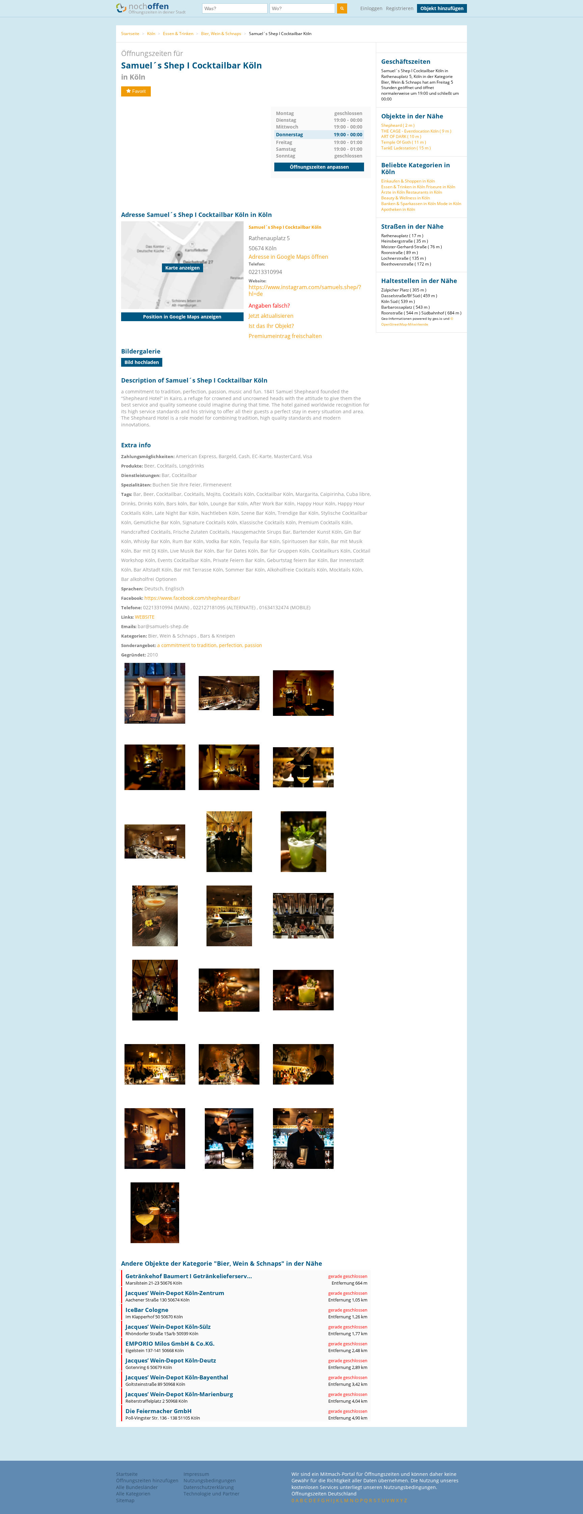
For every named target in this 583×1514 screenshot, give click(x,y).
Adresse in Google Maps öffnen (288, 256)
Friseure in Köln (440, 187)
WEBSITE (145, 617)
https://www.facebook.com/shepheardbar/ (192, 598)
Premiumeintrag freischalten (285, 336)
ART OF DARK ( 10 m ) (401, 136)
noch (157, 7)
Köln (151, 33)
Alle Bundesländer (137, 1487)
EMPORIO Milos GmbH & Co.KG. (170, 1343)
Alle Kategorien (133, 1493)
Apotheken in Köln (398, 209)
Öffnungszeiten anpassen (319, 167)
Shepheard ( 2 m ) (398, 125)
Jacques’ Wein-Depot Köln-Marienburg (179, 1394)
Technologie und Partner (212, 1493)
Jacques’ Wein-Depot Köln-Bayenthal (177, 1377)
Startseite (130, 33)
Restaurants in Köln (424, 192)
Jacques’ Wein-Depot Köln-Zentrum (175, 1293)
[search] (342, 8)
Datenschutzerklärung (209, 1487)
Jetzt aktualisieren (271, 315)
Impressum (196, 1474)
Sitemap (125, 1500)
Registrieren (400, 8)
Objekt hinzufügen (442, 8)
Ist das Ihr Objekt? (271, 326)
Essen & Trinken (178, 33)
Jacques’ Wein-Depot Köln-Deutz (171, 1360)
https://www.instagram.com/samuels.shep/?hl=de (305, 290)
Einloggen (371, 8)
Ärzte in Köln (393, 192)
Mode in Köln (449, 203)
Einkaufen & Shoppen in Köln (408, 181)
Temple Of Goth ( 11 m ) (403, 142)
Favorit (139, 91)
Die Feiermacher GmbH (159, 1411)
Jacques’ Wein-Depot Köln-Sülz (168, 1326)
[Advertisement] (196, 154)
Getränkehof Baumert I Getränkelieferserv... (189, 1276)
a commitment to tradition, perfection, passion (209, 645)
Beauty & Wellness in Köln (405, 198)
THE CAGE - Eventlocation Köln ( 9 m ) (416, 131)
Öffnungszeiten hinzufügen (147, 1480)
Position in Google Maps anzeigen (182, 316)
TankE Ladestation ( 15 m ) (406, 148)
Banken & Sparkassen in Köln (408, 203)
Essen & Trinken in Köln (403, 187)
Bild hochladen (141, 362)
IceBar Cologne (147, 1310)
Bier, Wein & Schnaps (221, 33)
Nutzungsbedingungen (210, 1480)
